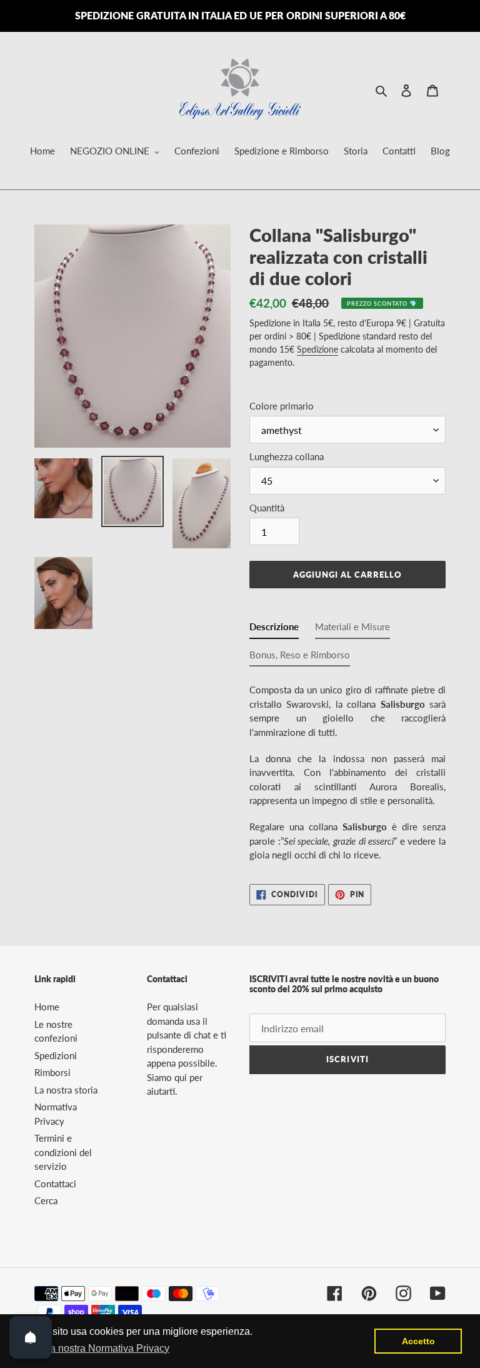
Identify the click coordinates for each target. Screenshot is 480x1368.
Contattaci (55, 1183)
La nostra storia (66, 1089)
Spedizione (317, 349)
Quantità (266, 507)
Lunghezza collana (286, 456)
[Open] (30, 1337)
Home (46, 1006)
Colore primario (281, 405)
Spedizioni (55, 1055)
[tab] (274, 629)
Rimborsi (52, 1072)
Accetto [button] (418, 1341)
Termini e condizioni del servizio (63, 1152)
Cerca (46, 1200)
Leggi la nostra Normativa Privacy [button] (94, 1348)
